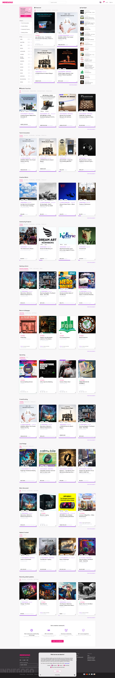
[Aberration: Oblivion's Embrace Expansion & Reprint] (28, 280)
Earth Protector (83, 337)
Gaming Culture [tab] (55, 10)
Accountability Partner (26, 382)
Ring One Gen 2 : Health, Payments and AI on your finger (85, 161)
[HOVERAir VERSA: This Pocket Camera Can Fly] (67, 22)
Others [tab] (41, 268)
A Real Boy (23, 337)
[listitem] (25, 39)
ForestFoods (82, 248)
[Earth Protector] (87, 324)
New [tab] (27, 357)
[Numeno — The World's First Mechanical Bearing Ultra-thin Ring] (67, 457)
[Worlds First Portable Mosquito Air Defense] (67, 102)
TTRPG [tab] (30, 268)
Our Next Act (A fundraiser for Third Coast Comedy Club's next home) (27, 206)
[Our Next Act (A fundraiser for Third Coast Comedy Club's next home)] (28, 191)
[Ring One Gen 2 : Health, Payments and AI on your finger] (87, 147)
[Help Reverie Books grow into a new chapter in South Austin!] (67, 236)
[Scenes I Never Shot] (67, 369)
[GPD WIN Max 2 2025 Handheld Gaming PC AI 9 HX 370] (47, 102)
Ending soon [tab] (43, 135)
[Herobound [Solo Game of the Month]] (67, 280)
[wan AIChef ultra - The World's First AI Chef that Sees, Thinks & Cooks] (44, 22)
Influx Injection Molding (46, 382)
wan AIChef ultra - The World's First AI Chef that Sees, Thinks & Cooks (43, 38)
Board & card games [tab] (24, 268)
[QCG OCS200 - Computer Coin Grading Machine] (67, 147)
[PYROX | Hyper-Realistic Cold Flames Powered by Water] (67, 59)
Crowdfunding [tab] (31, 135)
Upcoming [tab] (26, 135)
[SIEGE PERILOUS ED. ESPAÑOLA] (87, 369)
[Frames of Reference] (87, 191)
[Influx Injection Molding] (47, 369)
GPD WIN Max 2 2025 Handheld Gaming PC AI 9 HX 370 (47, 117)
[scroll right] (77, 10)
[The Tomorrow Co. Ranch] (28, 236)
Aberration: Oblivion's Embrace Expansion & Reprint (26, 294)
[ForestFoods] (87, 236)
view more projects (73, 84)
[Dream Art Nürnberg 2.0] (47, 236)
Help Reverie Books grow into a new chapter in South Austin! (67, 250)
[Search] (50, 2)
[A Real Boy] (28, 324)
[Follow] (21, 333)
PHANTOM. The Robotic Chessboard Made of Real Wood (86, 117)
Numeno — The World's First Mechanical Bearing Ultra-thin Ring (67, 472)
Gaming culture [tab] (49, 90)
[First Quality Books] (67, 324)
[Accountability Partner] (28, 369)
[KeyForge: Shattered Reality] (28, 457)
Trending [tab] (21, 401)
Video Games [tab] (36, 268)
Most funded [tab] (27, 401)
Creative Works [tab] (48, 10)
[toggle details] (54, 46)
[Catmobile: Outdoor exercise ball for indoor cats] (47, 457)
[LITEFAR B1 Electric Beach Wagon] (44, 59)
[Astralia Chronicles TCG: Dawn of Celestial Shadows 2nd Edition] (87, 280)
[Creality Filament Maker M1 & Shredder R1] (28, 102)
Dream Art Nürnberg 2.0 (46, 248)
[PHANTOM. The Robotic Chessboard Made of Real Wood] (87, 102)
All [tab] (35, 10)
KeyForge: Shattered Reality (28, 470)
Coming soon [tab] (22, 357)
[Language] (100, 2)
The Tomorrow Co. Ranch (26, 248)
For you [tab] (21, 135)
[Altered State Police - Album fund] (67, 191)
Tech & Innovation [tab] (40, 10)
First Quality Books (65, 337)
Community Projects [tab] (41, 90)
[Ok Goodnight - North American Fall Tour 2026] (47, 191)
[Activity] (103, 2)
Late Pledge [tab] (38, 135)
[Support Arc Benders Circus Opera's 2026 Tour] (87, 457)
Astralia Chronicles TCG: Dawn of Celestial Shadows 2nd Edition (86, 294)
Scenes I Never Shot (65, 382)
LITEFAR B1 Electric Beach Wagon (44, 73)
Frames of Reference (84, 204)
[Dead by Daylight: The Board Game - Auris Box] (47, 280)
